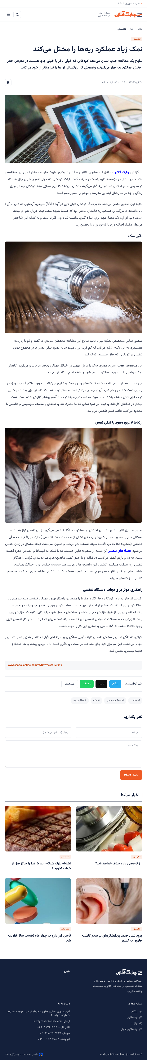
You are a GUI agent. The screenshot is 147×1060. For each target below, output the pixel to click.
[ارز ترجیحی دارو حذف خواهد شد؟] (109, 828)
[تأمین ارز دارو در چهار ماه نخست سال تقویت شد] (38, 901)
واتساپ (87, 684)
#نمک (96, 700)
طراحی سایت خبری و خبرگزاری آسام (21, 1054)
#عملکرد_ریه (80, 700)
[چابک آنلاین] (109, 972)
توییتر (101, 684)
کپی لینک (70, 684)
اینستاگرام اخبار (129, 1029)
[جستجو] (17, 14)
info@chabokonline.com (47, 1021)
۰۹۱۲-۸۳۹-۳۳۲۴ (50, 1033)
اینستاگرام (132, 1018)
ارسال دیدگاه (131, 775)
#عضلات (135, 700)
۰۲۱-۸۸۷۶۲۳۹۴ (47, 1027)
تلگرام (115, 684)
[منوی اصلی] (8, 14)
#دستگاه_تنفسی (115, 700)
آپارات (134, 1023)
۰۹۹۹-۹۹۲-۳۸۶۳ (48, 1039)
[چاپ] (8, 82)
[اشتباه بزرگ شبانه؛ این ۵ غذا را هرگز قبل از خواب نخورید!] (38, 828)
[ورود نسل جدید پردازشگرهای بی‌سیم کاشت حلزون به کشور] (109, 901)
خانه (140, 29)
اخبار (132, 29)
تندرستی (136, 39)
